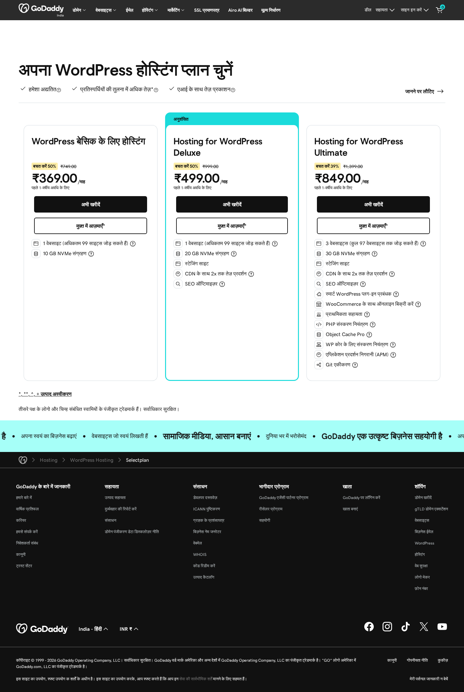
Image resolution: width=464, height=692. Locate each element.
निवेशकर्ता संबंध (27, 543)
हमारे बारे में (24, 498)
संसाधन (110, 520)
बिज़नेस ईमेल (424, 532)
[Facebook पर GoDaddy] (369, 630)
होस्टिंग (420, 554)
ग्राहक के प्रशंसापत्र (208, 520)
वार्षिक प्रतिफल (27, 509)
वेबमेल (197, 543)
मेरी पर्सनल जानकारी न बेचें (429, 679)
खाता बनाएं (350, 509)
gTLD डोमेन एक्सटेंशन (431, 509)
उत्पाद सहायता (115, 498)
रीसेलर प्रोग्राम (271, 509)
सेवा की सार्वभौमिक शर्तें (195, 679)
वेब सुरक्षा (421, 566)
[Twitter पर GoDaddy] (424, 630)
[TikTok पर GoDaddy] (405, 630)
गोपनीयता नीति (417, 660)
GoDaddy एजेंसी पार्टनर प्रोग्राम (283, 498)
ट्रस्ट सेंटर (24, 566)
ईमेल (129, 10)
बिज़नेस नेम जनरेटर (207, 532)
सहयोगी (264, 520)
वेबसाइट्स (422, 520)
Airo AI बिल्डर (240, 10)
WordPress (424, 543)
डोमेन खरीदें (423, 498)
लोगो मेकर (422, 577)
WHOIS (199, 554)
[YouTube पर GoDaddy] (442, 630)
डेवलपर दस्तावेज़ (205, 498)
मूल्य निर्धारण (271, 10)
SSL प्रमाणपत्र (206, 10)
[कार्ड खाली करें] (439, 10)
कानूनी (21, 554)
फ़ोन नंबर (421, 589)
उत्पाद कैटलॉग (203, 577)
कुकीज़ (443, 660)
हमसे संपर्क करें (27, 532)
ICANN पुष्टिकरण (206, 509)
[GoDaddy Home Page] (42, 628)
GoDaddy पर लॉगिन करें (361, 498)
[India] (41, 8)
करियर (21, 520)
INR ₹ (126, 628)
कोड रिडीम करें (204, 566)
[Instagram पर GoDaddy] (387, 630)
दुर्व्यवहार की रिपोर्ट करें (121, 509)
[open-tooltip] (58, 89)
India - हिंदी (90, 628)
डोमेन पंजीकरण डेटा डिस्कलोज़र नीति (132, 532)
